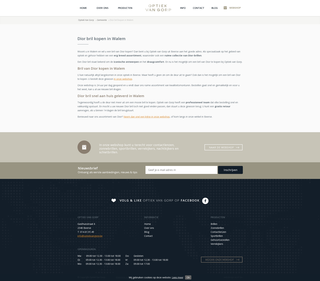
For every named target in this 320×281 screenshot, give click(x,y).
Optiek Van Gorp (158, 8)
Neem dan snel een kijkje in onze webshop (147, 116)
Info (183, 7)
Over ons (102, 7)
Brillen (214, 223)
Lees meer (177, 277)
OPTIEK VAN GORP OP (160, 200)
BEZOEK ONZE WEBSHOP (219, 259)
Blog (215, 7)
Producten (125, 7)
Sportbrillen (217, 235)
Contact (198, 7)
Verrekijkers (217, 243)
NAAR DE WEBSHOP (221, 147)
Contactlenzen (218, 231)
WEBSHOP (235, 7)
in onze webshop (123, 78)
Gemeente (102, 20)
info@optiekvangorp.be (90, 235)
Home (83, 7)
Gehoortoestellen (220, 239)
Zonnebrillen (217, 227)
